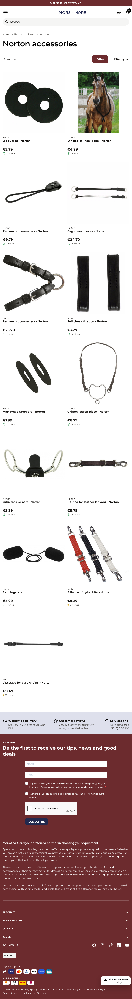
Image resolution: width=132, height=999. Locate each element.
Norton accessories (38, 34)
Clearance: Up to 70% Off (66, 2)
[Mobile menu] (23, 12)
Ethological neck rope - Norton (89, 140)
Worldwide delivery (22, 720)
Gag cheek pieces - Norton (86, 231)
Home (6, 34)
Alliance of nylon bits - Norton (89, 592)
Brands (18, 34)
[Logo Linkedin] (119, 945)
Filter (100, 59)
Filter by (119, 59)
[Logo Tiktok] (111, 945)
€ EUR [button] (8, 955)
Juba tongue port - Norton (22, 502)
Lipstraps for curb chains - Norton (27, 682)
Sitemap (41, 993)
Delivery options (11, 978)
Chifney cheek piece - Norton (88, 411)
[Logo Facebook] (94, 945)
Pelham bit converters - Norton (25, 231)
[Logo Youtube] (127, 945)
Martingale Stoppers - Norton (24, 411)
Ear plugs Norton (15, 592)
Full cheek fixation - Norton (87, 321)
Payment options (12, 966)
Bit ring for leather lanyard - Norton (93, 502)
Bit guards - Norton (17, 140)
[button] (66, 937)
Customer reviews (72, 720)
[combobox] (66, 22)
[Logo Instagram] (102, 945)
